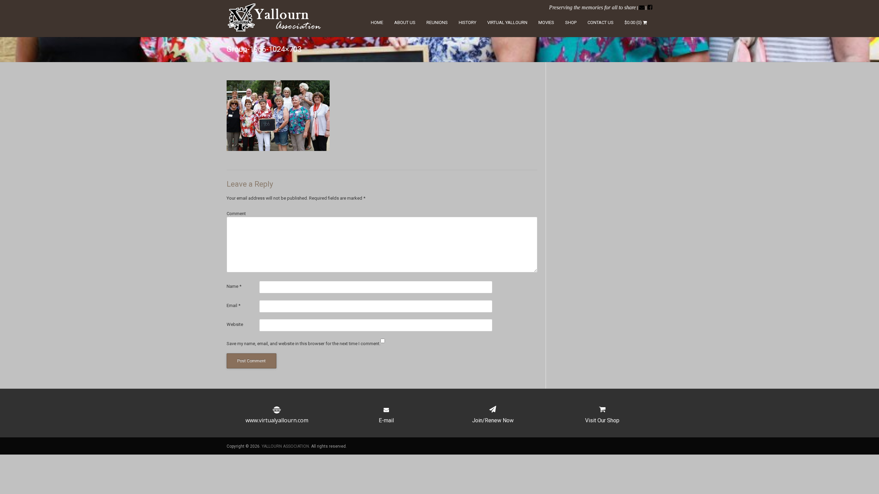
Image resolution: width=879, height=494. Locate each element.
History (467, 22)
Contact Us (600, 22)
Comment (236, 213)
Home (377, 22)
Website (235, 324)
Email (233, 305)
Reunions (437, 22)
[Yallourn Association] (275, 30)
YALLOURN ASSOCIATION (285, 446)
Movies (546, 22)
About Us (404, 22)
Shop (571, 22)
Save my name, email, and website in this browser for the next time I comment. (303, 343)
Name (234, 286)
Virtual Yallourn (507, 22)
